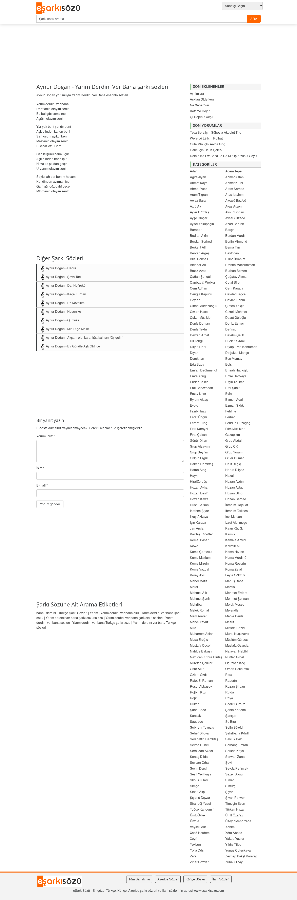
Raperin (231, 680)
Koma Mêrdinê (235, 557)
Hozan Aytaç (234, 487)
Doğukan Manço (237, 352)
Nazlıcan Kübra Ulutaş (206, 657)
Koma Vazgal (199, 569)
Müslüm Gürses (236, 639)
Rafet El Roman (201, 680)
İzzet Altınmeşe (236, 522)
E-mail (42, 485)
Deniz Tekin (198, 329)
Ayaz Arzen (233, 206)
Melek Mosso (234, 604)
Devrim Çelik (234, 335)
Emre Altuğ (198, 376)
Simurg (230, 786)
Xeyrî (193, 838)
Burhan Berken (236, 270)
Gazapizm (232, 434)
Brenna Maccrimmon (240, 264)
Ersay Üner (198, 393)
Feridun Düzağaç (237, 423)
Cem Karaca (234, 288)
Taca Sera (197, 132)
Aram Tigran (199, 194)
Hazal (229, 475)
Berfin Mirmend (236, 241)
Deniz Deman (200, 323)
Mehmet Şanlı (200, 598)
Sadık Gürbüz (235, 704)
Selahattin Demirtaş (204, 739)
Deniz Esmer (234, 323)
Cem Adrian (198, 288)
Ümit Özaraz (234, 815)
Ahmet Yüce (198, 188)
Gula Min (196, 144)
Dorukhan (197, 358)
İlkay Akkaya (199, 516)
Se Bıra (230, 721)
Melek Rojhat (199, 610)
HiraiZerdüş (198, 481)
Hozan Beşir (199, 493)
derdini (51, 612)
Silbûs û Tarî (199, 780)
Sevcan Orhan (200, 762)
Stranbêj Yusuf (200, 803)
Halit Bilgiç (233, 464)
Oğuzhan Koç (235, 663)
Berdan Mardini (236, 235)
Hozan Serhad (235, 499)
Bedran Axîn (199, 235)
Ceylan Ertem (235, 300)
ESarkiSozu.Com (48, 146)
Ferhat (230, 417)
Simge (194, 786)
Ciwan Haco (199, 311)
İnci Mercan (233, 516)
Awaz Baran (198, 200)
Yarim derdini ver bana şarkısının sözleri (134, 617)
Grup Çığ (231, 446)
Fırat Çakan (198, 434)
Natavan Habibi (236, 651)
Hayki (194, 475)
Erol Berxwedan (201, 387)
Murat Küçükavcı (237, 633)
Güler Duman (234, 458)
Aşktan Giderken (202, 99)
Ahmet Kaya (198, 182)
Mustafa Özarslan (237, 645)
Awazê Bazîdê (235, 200)
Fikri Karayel (199, 428)
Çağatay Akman (236, 276)
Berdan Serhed (201, 241)
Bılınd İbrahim (235, 259)
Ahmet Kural (234, 182)
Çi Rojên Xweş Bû (203, 116)
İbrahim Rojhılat (236, 504)
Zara (193, 856)
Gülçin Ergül (199, 458)
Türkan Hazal (234, 809)
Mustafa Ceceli (200, 645)
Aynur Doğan (53, 86)
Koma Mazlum (200, 557)
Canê (194, 150)
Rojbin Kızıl (198, 692)
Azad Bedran (234, 223)
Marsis (230, 586)
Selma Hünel (199, 745)
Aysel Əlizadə (235, 218)
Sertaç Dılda (199, 756)
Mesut (229, 622)
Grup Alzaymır (200, 446)
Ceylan (195, 300)
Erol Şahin (232, 387)
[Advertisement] (134, 55)
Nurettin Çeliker (201, 663)
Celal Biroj (232, 282)
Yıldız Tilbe (233, 844)
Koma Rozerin (235, 563)
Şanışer (230, 715)
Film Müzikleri (235, 428)
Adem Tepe (233, 171)
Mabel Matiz (198, 581)
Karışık (230, 534)
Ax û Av (195, 206)
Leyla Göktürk (235, 575)
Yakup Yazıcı (234, 838)
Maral (194, 586)
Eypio (194, 405)
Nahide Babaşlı (201, 651)
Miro (193, 627)
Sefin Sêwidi (234, 727)
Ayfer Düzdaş (199, 212)
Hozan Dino (233, 493)
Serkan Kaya (234, 750)
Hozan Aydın (234, 481)
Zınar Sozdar (199, 862)
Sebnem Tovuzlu (202, 727)
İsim (40, 468)
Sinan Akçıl (198, 791)
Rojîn (194, 698)
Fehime (230, 411)
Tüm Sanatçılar (139, 879)
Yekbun (195, 844)
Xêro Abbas (233, 832)
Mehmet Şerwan (237, 598)
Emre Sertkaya (235, 376)
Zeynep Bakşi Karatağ (241, 856)
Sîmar (229, 780)
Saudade (196, 721)
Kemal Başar (199, 540)
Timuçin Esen (235, 803)
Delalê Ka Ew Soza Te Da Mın (211, 155)
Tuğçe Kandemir (202, 809)
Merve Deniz (234, 616)
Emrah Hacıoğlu (237, 370)
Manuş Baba (234, 581)
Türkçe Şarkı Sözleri (72, 612)
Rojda (229, 692)
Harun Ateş (198, 469)
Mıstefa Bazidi (235, 627)
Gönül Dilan (198, 440)
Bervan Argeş (200, 253)
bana (40, 612)
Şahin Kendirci (235, 709)
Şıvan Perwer (235, 797)
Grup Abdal (233, 440)
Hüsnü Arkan (199, 504)
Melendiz (231, 610)
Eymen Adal (234, 399)
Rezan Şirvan (235, 686)
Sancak (195, 715)
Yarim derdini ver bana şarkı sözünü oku (74, 617)
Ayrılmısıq (197, 93)
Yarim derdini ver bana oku (119, 612)
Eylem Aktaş (199, 399)
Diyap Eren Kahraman (241, 346)
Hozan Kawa (199, 499)
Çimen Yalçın (234, 305)
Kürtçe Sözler (195, 879)
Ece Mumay (233, 358)
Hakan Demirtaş (201, 464)
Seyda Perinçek (236, 768)
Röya (229, 698)
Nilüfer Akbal (234, 657)
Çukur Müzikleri (201, 317)
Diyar (194, 352)
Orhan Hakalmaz (237, 668)
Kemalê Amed (235, 540)
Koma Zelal (233, 569)
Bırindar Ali (198, 264)
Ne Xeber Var (199, 105)
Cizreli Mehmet (236, 311)
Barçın (230, 229)
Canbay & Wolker (202, 282)
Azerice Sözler (167, 879)
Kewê (194, 545)
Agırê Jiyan (198, 177)
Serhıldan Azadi (201, 750)
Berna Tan (232, 247)
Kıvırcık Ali (232, 545)
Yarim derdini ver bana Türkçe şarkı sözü (101, 622)
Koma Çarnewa (201, 551)
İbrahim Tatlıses (236, 510)
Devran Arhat (199, 335)
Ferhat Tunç (198, 423)
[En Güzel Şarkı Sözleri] (59, 8)
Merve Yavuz (199, 622)
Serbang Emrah (236, 745)
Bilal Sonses (199, 259)
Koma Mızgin (199, 563)
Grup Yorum (233, 452)
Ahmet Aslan (234, 177)
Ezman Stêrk (234, 405)
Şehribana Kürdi (237, 733)
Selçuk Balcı (234, 739)
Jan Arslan (197, 528)
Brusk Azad (198, 270)
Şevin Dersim (199, 768)
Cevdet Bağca (235, 294)
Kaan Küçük (234, 528)
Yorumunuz (45, 436)
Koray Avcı (197, 575)
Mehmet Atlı (198, 592)
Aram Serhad (234, 188)
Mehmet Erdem (236, 592)
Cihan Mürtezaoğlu (203, 305)
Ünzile (194, 821)
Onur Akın (197, 668)
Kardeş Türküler (201, 534)
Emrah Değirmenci (203, 370)
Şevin (229, 762)
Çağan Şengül (200, 276)
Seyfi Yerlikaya (200, 774)
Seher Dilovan (200, 733)
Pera (228, 674)
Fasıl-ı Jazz (198, 411)
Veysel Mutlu (199, 826)
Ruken (194, 704)
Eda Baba (197, 364)
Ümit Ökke (197, 815)
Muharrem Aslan (202, 633)
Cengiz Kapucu (201, 294)
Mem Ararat (198, 616)
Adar (193, 171)
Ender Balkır (199, 382)
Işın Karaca (198, 522)
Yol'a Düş (197, 850)
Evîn (228, 393)
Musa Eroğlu (199, 639)
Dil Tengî (196, 341)
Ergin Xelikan (234, 382)
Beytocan (232, 253)
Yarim (94, 612)
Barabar (195, 229)
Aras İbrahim (234, 194)
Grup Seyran (199, 452)
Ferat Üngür (198, 417)
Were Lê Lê (198, 138)
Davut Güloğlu (235, 317)
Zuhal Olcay (234, 862)
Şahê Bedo (198, 709)
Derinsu (231, 329)
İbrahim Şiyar (199, 510)
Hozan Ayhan (199, 487)
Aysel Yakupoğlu (202, 223)
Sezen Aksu (234, 774)
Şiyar (229, 791)
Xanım (230, 826)
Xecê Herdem (200, 832)
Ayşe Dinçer (198, 218)
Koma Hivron (234, 551)
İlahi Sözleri (220, 879)
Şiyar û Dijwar (200, 797)
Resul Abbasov (201, 686)
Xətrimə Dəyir (200, 111)
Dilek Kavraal (235, 341)
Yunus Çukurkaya (238, 850)
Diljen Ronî (198, 346)
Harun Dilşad (234, 469)
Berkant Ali (198, 247)
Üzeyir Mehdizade (238, 821)
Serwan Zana (235, 756)
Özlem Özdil (198, 674)
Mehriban (196, 604)
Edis (228, 364)
